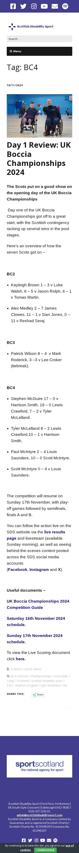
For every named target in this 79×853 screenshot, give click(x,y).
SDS (9, 685)
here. (20, 659)
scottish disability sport (47, 681)
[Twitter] (23, 6)
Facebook (17, 569)
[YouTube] (44, 6)
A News (16, 669)
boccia (23, 676)
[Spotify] (65, 6)
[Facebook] (13, 6)
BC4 (13, 676)
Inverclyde (61, 676)
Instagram (39, 569)
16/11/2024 (15, 85)
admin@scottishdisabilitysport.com (39, 815)
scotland (23, 681)
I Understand (45, 850)
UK (65, 685)
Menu (17, 51)
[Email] (55, 6)
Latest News (32, 669)
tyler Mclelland (50, 685)
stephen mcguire (26, 685)
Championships (41, 676)
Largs (10, 681)
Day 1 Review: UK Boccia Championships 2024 (39, 158)
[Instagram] (34, 6)
